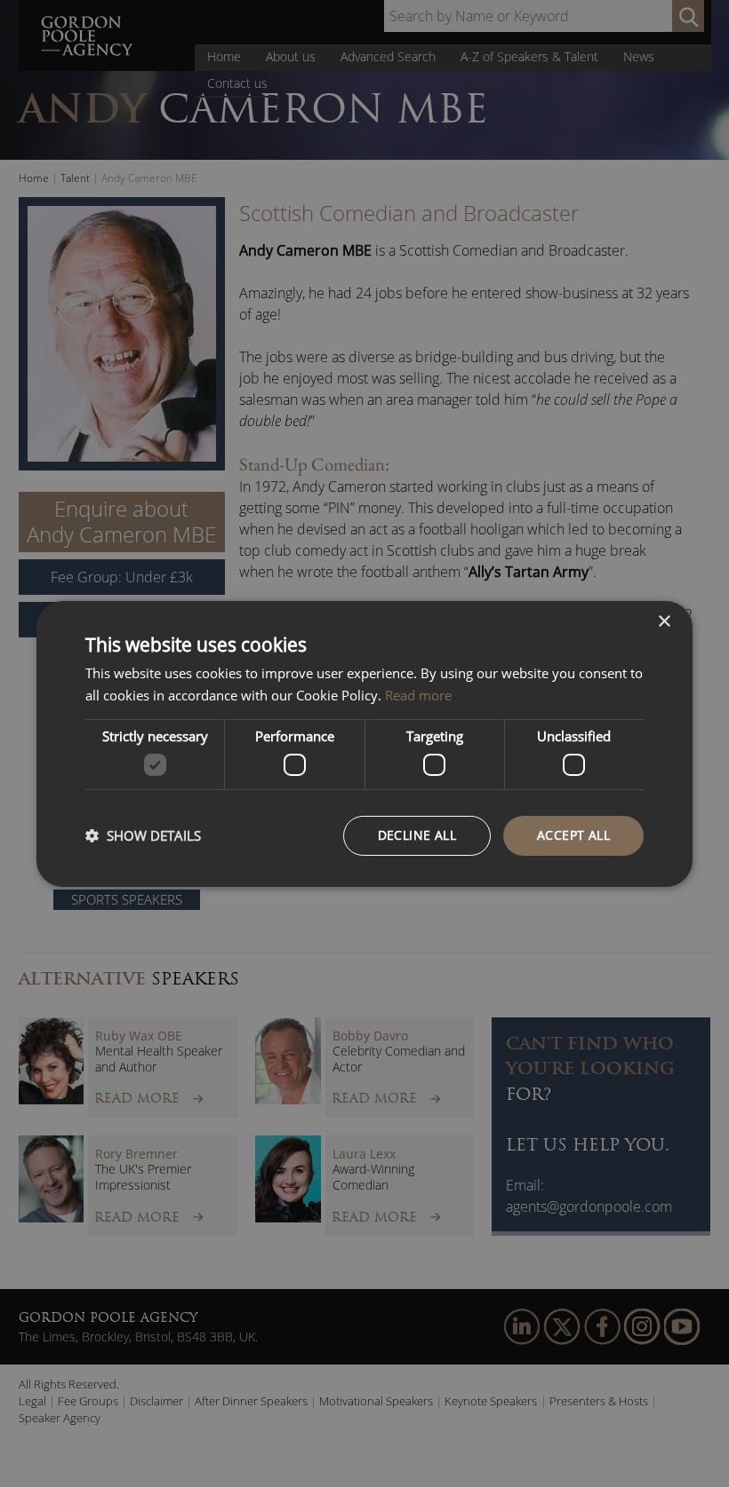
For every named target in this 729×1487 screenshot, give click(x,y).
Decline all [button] (417, 835)
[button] (143, 835)
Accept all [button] (573, 835)
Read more (418, 695)
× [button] (663, 621)
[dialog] (364, 743)
